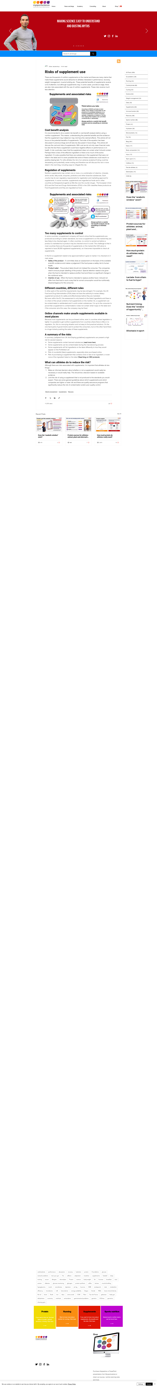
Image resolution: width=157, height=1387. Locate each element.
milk (57, 1291)
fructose (101, 1279)
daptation (68, 1287)
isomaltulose (58, 1287)
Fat (63, 1276)
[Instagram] (45, 45)
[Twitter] (41, 45)
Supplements (63, 392)
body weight (87, 1279)
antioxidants (67, 1298)
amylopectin (97, 1287)
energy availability (76, 1291)
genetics (94, 1298)
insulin (50, 1287)
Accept (149, 1384)
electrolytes (63, 1279)
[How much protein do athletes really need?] (108, 424)
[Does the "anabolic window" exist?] (49, 424)
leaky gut (112, 1294)
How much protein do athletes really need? (105, 436)
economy (50, 1298)
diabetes (47, 1283)
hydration (78, 1272)
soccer (47, 1279)
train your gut (55, 1276)
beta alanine (64, 1291)
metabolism (113, 1287)
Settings (140, 1384)
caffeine (69, 1276)
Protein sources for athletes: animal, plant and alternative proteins (78, 436)
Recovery (71, 392)
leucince (82, 1287)
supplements (96, 1276)
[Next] (147, 31)
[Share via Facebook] (46, 398)
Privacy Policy (72, 1384)
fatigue (86, 1291)
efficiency (40, 1291)
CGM (78, 1294)
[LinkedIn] (52, 45)
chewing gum (41, 1302)
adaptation (78, 1276)
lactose (97, 1283)
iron (57, 1294)
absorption (62, 1272)
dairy (63, 1294)
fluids (51, 1294)
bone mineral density (110, 1291)
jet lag (75, 1287)
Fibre (84, 1294)
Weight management (51, 392)
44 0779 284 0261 (43, 1344)
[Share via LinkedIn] (55, 398)
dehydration (41, 1298)
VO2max (102, 1298)
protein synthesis (80, 1283)
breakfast (109, 1279)
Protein (71, 1279)
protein (86, 1272)
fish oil (39, 1294)
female (93, 1291)
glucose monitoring (58, 1283)
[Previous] (10, 31)
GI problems (95, 1272)
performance (52, 1272)
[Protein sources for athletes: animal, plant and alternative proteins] (78, 424)
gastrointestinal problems (81, 1298)
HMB (89, 1287)
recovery (70, 1272)
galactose (103, 1294)
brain (45, 1294)
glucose (104, 1272)
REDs (99, 1291)
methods (58, 1298)
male (105, 1287)
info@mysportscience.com (47, 1342)
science (78, 1279)
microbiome (49, 1291)
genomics (110, 1298)
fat (94, 1279)
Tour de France (93, 1294)
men (116, 1279)
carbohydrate (41, 1272)
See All (119, 414)
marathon (86, 1276)
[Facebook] (48, 45)
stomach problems (43, 1276)
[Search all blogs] (93, 54)
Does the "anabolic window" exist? (48, 436)
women (40, 1283)
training (40, 1279)
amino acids (70, 1294)
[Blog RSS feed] (118, 61)
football (105, 1276)
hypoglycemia (41, 1287)
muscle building (106, 1283)
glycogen (69, 1283)
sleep (111, 1276)
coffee (90, 1283)
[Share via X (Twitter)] (50, 398)
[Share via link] (59, 398)
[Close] (155, 1384)
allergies (54, 1279)
